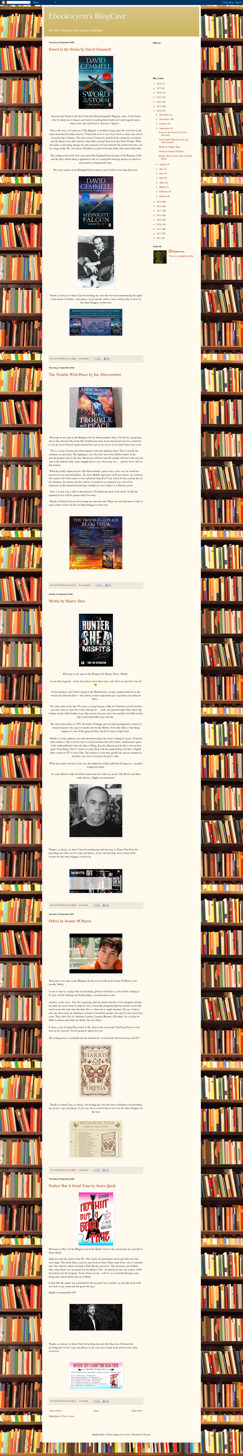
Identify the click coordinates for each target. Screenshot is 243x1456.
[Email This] (95, 358)
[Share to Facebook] (105, 358)
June (161, 173)
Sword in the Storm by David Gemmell (80, 49)
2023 (159, 97)
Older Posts (136, 1410)
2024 (159, 92)
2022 (159, 101)
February (163, 191)
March (162, 187)
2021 (159, 106)
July (161, 168)
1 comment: (84, 905)
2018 (159, 206)
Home (96, 1410)
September (164, 128)
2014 (159, 224)
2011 (159, 237)
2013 (159, 228)
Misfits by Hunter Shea (67, 600)
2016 (159, 215)
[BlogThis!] (99, 358)
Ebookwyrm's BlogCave (87, 15)
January (163, 196)
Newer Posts (55, 1410)
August (163, 164)
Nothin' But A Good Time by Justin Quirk (82, 1185)
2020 (159, 110)
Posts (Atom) (68, 1416)
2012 (159, 233)
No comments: (85, 585)
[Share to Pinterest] (108, 358)
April (162, 182)
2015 (159, 219)
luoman (126, 1434)
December (164, 114)
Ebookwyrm (178, 251)
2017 (159, 210)
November (164, 119)
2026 (159, 83)
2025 (159, 88)
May (161, 177)
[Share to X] (102, 358)
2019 (159, 201)
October (163, 123)
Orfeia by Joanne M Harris (70, 920)
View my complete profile (181, 255)
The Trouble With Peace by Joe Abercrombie (85, 374)
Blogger (147, 1434)
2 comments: (84, 358)
